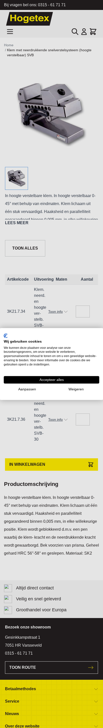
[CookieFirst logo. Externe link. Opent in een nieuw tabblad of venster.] (6, 336)
